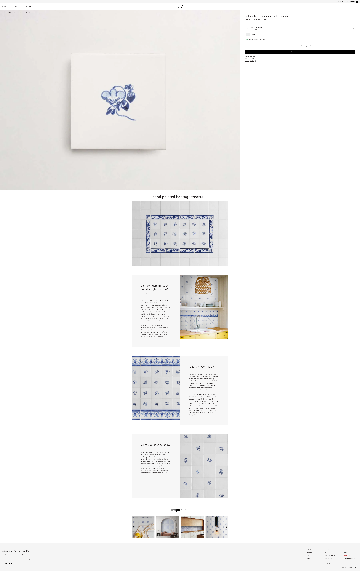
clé (347, 568)
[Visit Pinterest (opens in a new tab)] (6, 563)
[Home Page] (180, 6)
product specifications (250, 58)
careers (309, 555)
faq (326, 552)
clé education (310, 561)
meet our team (329, 558)
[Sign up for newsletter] (16, 559)
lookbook (18, 6)
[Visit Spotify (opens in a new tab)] (12, 563)
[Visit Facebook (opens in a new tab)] (9, 563)
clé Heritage (252, 56)
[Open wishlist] (345, 6)
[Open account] (353, 6)
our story (28, 6)
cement (345, 552)
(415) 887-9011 (329, 564)
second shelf (347, 555)
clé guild (309, 552)
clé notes (309, 549)
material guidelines (249, 61)
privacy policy (5, 554)
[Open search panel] (349, 6)
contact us (310, 564)
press (308, 558)
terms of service (14, 554)
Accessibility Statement (349, 558)
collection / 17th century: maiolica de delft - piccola (17, 13)
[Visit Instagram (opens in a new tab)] (3, 563)
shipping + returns (330, 549)
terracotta (346, 549)
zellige (327, 561)
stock (10, 6)
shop (4, 6)
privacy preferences (24, 554)
